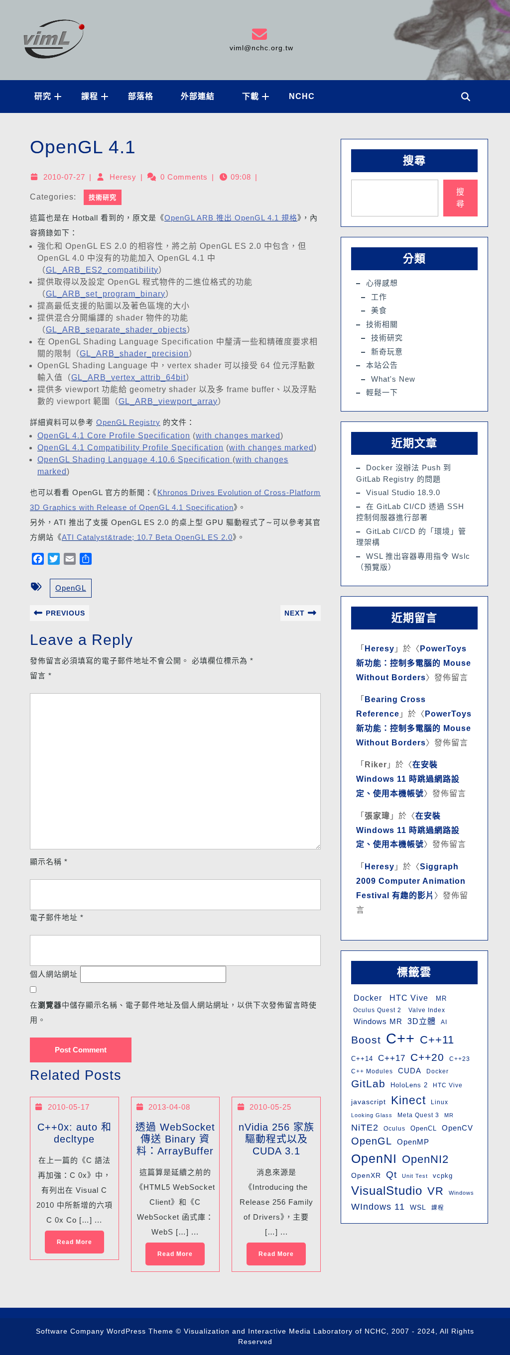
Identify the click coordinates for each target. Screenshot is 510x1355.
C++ (400, 1038)
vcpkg (443, 1175)
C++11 (437, 1040)
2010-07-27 (64, 177)
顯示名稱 (49, 861)
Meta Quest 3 (418, 1115)
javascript (368, 1102)
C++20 (427, 1057)
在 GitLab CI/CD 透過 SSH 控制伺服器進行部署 (410, 512)
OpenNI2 (425, 1159)
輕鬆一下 (382, 392)
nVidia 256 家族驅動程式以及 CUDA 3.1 (276, 1139)
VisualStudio (386, 1190)
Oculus (394, 1128)
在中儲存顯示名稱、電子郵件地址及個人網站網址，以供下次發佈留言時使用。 (173, 1012)
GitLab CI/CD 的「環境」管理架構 (411, 537)
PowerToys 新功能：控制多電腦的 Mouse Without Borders (413, 663)
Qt (391, 1174)
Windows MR (376, 1021)
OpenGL (70, 588)
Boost (366, 1039)
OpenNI (374, 1158)
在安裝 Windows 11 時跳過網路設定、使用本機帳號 (408, 779)
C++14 (362, 1058)
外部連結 (198, 96)
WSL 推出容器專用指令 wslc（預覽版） (413, 562)
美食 (379, 310)
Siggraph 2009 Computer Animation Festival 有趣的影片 (411, 881)
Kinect (408, 1100)
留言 (41, 675)
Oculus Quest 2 (376, 1010)
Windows (461, 1193)
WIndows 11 (378, 1207)
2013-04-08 (169, 1107)
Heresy (123, 177)
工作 (379, 297)
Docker (366, 998)
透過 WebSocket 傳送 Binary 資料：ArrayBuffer (175, 1139)
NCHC (302, 96)
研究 (42, 96)
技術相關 (382, 324)
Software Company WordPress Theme (104, 1331)
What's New (393, 379)
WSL (418, 1207)
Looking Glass (371, 1115)
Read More (68, 1238)
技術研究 (103, 197)
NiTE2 (365, 1127)
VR (435, 1191)
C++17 (391, 1058)
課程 (89, 96)
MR (440, 998)
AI (444, 1022)
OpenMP (413, 1142)
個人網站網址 (54, 974)
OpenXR (366, 1175)
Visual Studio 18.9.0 (403, 492)
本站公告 (382, 365)
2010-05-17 (69, 1107)
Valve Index (425, 1010)
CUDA (409, 1070)
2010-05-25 (270, 1107)
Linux (439, 1102)
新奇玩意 (387, 351)
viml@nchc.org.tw (257, 39)
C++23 (459, 1058)
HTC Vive (407, 997)
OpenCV (457, 1128)
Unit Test (415, 1176)
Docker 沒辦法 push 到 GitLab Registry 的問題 (403, 473)
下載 (250, 96)
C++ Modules (372, 1071)
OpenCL (423, 1128)
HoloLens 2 (409, 1085)
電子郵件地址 (57, 917)
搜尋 (414, 160)
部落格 (140, 96)
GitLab (368, 1083)
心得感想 (382, 283)
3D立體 (421, 1021)
